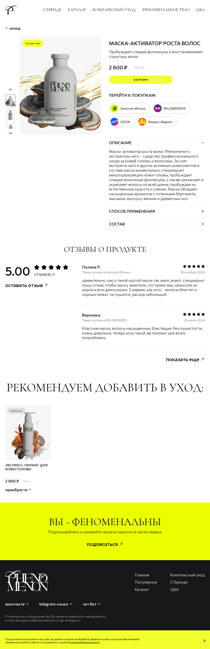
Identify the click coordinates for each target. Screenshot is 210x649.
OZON (125, 122)
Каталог (77, 9)
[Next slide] (10, 133)
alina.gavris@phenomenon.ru (37, 620)
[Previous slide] (10, 89)
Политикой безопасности (83, 642)
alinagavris (72, 620)
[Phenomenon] (11, 9)
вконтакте (15, 604)
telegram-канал (54, 604)
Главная (142, 575)
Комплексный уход (114, 9)
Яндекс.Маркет (160, 122)
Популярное (146, 582)
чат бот (90, 604)
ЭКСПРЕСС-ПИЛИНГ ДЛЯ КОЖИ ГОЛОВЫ (26, 467)
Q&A (200, 9)
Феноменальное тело (166, 9)
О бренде (52, 9)
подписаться (103, 544)
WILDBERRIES (175, 108)
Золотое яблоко (133, 108)
